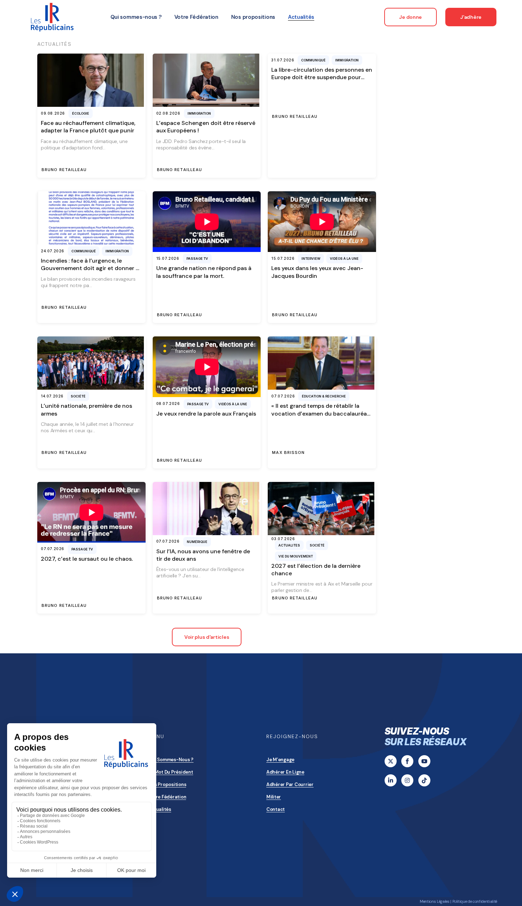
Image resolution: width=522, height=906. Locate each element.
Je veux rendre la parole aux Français (206, 413)
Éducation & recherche (324, 396)
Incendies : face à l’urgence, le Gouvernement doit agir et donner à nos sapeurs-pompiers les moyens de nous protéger (91, 272)
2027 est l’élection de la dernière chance (315, 569)
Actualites (289, 545)
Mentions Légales (435, 901)
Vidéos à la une (344, 258)
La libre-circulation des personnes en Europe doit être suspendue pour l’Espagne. (321, 77)
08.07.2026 (168, 403)
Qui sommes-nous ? (171, 760)
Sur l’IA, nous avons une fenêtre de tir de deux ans (203, 555)
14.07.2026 (52, 396)
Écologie (80, 113)
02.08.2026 (168, 113)
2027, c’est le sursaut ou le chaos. (87, 558)
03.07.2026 (283, 538)
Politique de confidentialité (474, 901)
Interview (310, 258)
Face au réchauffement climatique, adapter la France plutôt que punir (88, 126)
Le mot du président (170, 772)
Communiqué (313, 60)
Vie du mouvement (295, 556)
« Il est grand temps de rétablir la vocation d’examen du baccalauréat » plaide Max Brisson (320, 413)
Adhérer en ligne (285, 772)
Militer (273, 797)
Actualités (159, 809)
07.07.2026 (283, 396)
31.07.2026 (282, 60)
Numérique (197, 542)
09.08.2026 (53, 113)
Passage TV (197, 258)
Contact (275, 809)
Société (78, 396)
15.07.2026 (167, 258)
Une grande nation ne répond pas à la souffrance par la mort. (203, 271)
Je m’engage (280, 760)
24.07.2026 (52, 251)
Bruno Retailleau (64, 170)
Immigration (199, 113)
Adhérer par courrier (290, 784)
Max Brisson (288, 453)
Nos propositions (167, 784)
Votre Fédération (167, 797)
